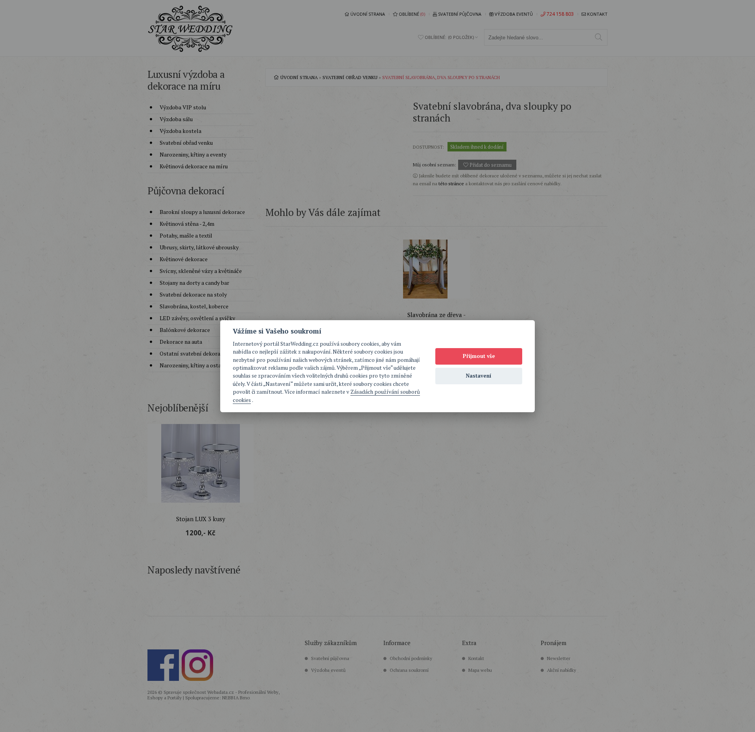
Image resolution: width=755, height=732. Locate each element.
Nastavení (479, 375)
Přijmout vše (479, 356)
